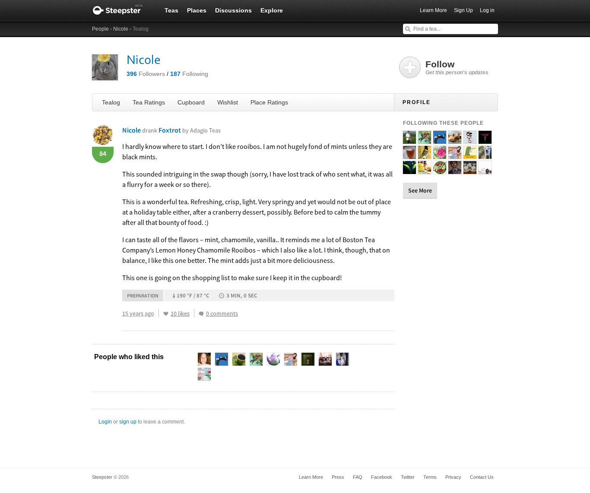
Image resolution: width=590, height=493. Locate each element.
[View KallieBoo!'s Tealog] (485, 170)
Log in (487, 10)
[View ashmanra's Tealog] (485, 155)
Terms (430, 477)
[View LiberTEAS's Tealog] (424, 140)
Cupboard (191, 102)
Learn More (433, 10)
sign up (127, 422)
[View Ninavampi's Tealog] (454, 155)
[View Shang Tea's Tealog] (409, 140)
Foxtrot (190, 130)
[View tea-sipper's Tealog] (454, 170)
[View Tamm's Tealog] (424, 155)
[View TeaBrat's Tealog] (439, 155)
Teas (171, 10)
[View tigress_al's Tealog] (469, 170)
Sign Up (463, 10)
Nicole (120, 29)
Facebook (381, 477)
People (100, 29)
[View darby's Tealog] (439, 170)
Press (338, 477)
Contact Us (482, 477)
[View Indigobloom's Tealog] (485, 140)
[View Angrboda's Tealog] (439, 140)
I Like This (165, 314)
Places (196, 10)
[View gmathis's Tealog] (424, 170)
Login (105, 422)
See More (420, 190)
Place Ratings (269, 102)
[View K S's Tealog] (469, 155)
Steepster (122, 10)
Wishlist (227, 102)
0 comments (222, 313)
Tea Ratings (149, 102)
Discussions (233, 10)
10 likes (180, 313)
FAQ (357, 477)
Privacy (453, 477)
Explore (271, 10)
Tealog (111, 102)
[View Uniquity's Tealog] (409, 155)
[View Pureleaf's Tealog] (409, 170)
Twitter (408, 477)
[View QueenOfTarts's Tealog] (469, 140)
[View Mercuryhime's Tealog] (454, 140)
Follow (456, 67)
